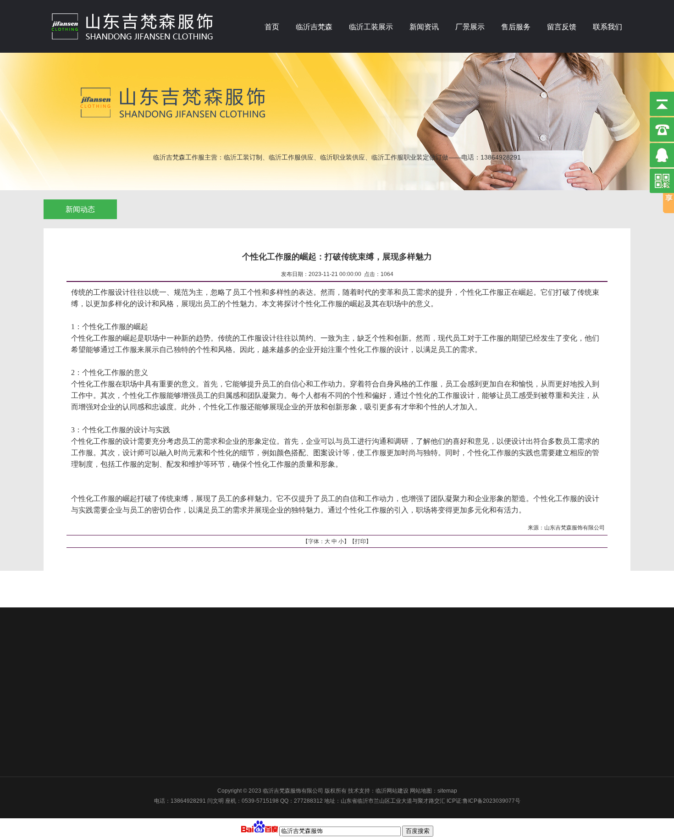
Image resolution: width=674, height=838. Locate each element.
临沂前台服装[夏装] (186, 694)
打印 (360, 541)
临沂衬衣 (174, 645)
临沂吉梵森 (314, 27)
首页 (272, 27)
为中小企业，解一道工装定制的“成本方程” (287, 657)
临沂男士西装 (179, 730)
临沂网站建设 (392, 791)
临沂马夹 (174, 681)
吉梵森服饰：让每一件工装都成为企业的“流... (291, 706)
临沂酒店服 (176, 670)
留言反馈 (561, 27)
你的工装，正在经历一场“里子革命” (279, 670)
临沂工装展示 (371, 27)
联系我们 (607, 27)
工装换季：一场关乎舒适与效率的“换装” (284, 645)
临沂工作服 (176, 657)
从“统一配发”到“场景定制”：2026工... (281, 681)
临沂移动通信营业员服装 (193, 718)
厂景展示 (470, 27)
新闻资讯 (424, 27)
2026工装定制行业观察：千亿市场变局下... (288, 694)
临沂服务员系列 (182, 742)
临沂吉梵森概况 (108, 645)
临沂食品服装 (179, 754)
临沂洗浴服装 (179, 706)
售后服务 (515, 27)
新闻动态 (80, 209)
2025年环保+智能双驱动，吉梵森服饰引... (287, 754)
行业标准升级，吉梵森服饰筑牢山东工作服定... (293, 730)
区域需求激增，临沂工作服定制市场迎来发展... (293, 742)
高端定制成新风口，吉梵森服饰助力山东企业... (293, 718)
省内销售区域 (105, 660)
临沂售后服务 (399, 645)
